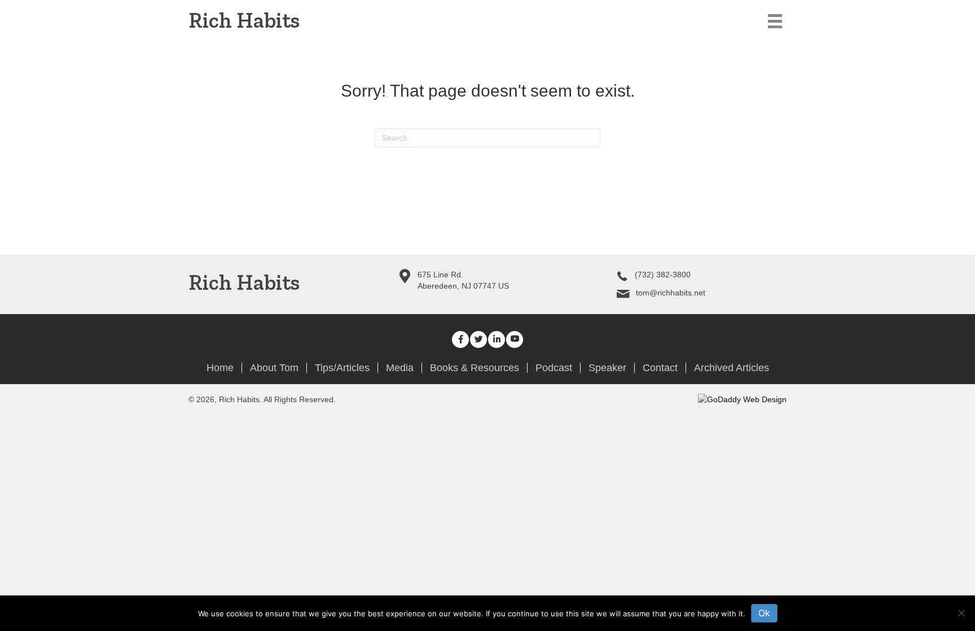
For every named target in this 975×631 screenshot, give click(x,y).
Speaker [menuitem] (607, 368)
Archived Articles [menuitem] (731, 368)
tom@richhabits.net (670, 292)
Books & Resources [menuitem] (474, 368)
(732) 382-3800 (663, 274)
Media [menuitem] (400, 368)
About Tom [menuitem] (274, 368)
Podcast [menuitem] (553, 368)
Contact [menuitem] (660, 368)
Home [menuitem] (220, 368)
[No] (961, 613)
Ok (764, 613)
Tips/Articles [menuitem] (342, 368)
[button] (460, 339)
